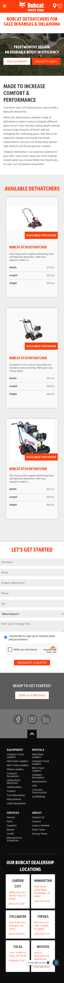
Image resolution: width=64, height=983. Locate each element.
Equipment (15, 750)
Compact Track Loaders (15, 756)
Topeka (42, 916)
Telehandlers (14, 787)
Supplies (12, 825)
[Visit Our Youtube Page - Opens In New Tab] (32, 719)
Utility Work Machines (13, 781)
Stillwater (17, 916)
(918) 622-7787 (17, 960)
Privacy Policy (39, 833)
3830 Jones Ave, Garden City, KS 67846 (17, 895)
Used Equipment (16, 803)
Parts (10, 821)
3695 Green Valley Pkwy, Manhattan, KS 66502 (42, 891)
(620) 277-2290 (17, 903)
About (37, 813)
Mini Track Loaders (18, 765)
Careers (36, 821)
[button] (54, 6)
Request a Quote (46, 61)
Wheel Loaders (15, 769)
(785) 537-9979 (42, 900)
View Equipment (17, 61)
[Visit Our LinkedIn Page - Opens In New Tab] (46, 719)
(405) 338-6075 (17, 933)
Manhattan (43, 880)
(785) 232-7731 (42, 933)
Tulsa (17, 946)
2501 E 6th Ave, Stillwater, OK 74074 (17, 925)
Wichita (43, 946)
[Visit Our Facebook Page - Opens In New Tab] (18, 719)
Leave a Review (40, 825)
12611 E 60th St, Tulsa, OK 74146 (17, 954)
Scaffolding (38, 796)
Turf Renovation (16, 795)
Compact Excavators (13, 775)
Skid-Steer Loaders (17, 761)
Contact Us (38, 817)
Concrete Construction (39, 791)
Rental (10, 829)
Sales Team (38, 829)
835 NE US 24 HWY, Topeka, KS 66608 (41, 925)
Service (11, 817)
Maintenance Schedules (14, 839)
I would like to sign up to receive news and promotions (32, 637)
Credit (10, 833)
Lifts (34, 785)
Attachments (14, 799)
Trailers (11, 791)
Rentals (38, 750)
